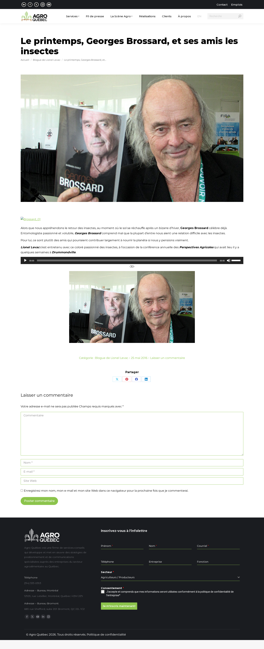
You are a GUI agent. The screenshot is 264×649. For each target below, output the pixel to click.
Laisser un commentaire (167, 358)
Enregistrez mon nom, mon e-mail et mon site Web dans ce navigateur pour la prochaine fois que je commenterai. (106, 490)
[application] (132, 260)
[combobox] (170, 577)
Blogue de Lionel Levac (111, 358)
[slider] (236, 260)
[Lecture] (25, 260)
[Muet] (228, 260)
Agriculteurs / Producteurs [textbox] (118, 577)
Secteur (107, 572)
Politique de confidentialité (106, 634)
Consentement (112, 588)
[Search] (239, 16)
